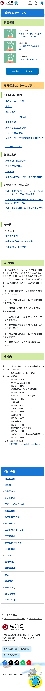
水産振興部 (10, 549)
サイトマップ (35, 619)
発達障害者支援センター (17, 133)
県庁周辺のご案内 (11, 655)
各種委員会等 (11, 568)
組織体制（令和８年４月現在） (20, 241)
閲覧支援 (30, 4)
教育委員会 (10, 581)
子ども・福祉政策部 (14, 504)
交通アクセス (12, 236)
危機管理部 (10, 491)
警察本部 (9, 587)
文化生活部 (10, 511)
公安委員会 (10, 594)
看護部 (9, 106)
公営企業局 (10, 600)
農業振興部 (10, 536)
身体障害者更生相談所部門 (18, 128)
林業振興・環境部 (13, 543)
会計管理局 (10, 562)
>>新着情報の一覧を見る (22, 71)
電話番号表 (25, 649)
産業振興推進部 (12, 517)
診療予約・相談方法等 (16, 161)
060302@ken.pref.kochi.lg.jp (26, 444)
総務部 (8, 485)
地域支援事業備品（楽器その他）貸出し (24, 177)
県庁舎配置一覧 (10, 649)
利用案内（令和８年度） (17, 247)
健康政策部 (10, 498)
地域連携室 (11, 112)
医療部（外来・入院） (16, 101)
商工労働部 (10, 523)
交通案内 (10, 172)
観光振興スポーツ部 (14, 530)
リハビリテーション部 (16, 117)
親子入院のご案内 (14, 166)
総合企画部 (10, 479)
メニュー (42, 4)
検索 (36, 4)
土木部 (8, 555)
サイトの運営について (14, 615)
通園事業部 (11, 122)
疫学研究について (14, 147)
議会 (7, 575)
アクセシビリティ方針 (14, 619)
